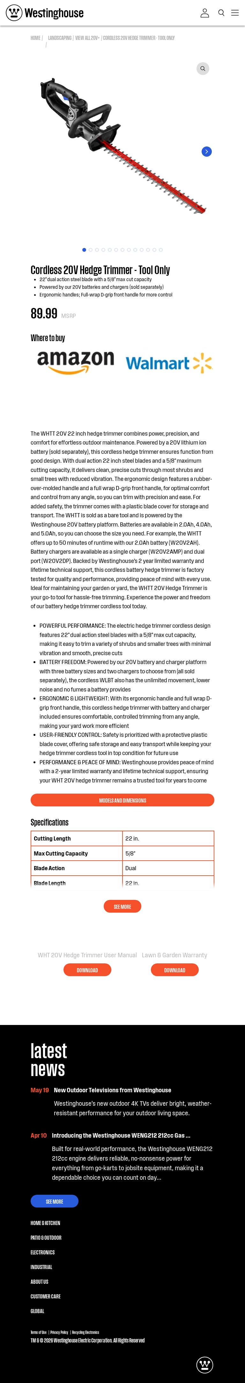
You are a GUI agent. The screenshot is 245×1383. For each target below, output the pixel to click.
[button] (222, 13)
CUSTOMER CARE (46, 1296)
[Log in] (204, 13)
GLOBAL (37, 1310)
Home (36, 37)
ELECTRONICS (43, 1252)
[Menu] (235, 12)
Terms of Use (39, 1332)
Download (87, 970)
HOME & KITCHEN (45, 1222)
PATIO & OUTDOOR (46, 1237)
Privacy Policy (59, 1332)
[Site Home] (44, 12)
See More (54, 1201)
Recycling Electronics (85, 1332)
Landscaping (59, 37)
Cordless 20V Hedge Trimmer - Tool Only (138, 37)
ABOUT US (39, 1281)
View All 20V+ (87, 37)
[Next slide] (207, 151)
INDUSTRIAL (41, 1266)
